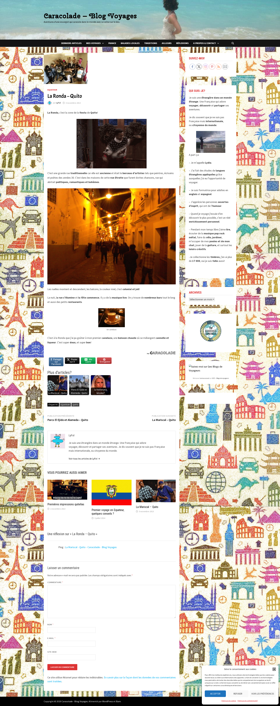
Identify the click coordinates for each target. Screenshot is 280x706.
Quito (75, 404)
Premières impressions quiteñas (65, 504)
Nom (50, 624)
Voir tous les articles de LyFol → (84, 458)
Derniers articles (71, 43)
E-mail (51, 638)
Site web (52, 652)
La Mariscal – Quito (147, 507)
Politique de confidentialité (248, 701)
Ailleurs (167, 43)
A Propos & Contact (204, 43)
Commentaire (55, 582)
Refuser (237, 693)
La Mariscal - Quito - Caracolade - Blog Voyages (91, 547)
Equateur (52, 89)
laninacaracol (204, 378)
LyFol (58, 103)
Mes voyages (93, 43)
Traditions (150, 43)
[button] (274, 669)
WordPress (107, 701)
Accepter (215, 693)
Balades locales (130, 43)
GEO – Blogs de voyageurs (220, 378)
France (112, 43)
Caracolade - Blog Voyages (75, 701)
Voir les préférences (262, 693)
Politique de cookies (229, 701)
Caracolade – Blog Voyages (90, 15)
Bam (118, 701)
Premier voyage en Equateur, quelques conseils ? (108, 511)
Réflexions (182, 43)
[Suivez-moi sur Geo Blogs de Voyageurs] (211, 368)
